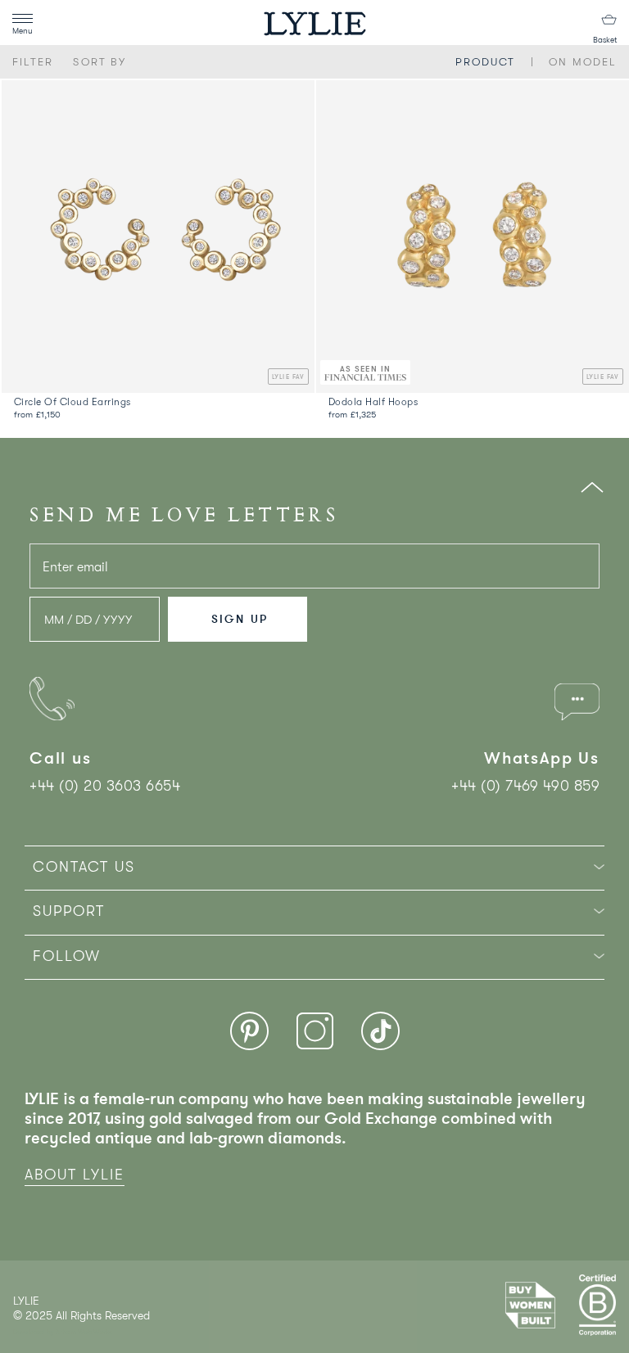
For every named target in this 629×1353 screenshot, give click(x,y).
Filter (32, 62)
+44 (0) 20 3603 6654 (104, 786)
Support (69, 911)
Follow (67, 956)
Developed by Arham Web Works (62, 1332)
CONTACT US (84, 867)
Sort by (99, 62)
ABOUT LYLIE (74, 1174)
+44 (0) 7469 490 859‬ (525, 786)
